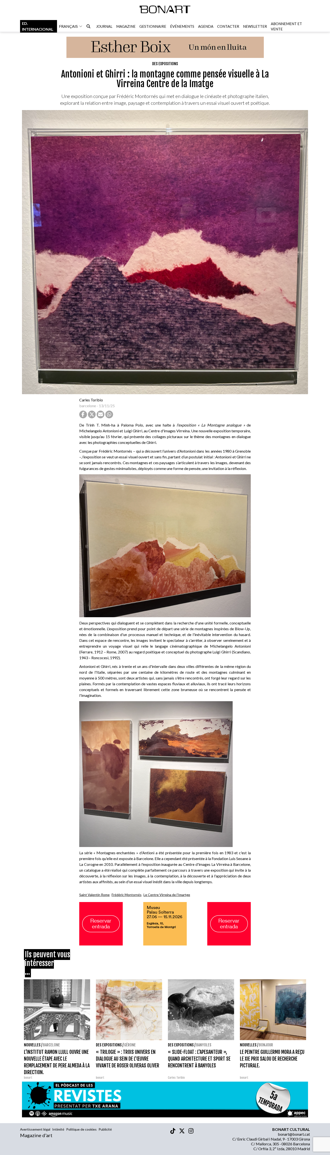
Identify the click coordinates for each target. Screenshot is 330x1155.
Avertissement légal (35, 1129)
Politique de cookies (81, 1129)
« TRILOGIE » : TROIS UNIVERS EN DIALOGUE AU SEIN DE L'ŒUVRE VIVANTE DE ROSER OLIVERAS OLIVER (127, 1059)
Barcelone (51, 1045)
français (68, 26)
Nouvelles (32, 1045)
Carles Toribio (91, 400)
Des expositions (165, 63)
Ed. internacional (37, 26)
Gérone (130, 1045)
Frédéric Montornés (127, 895)
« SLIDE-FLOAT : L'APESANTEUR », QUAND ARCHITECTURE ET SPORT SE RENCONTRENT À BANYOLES (199, 1059)
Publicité (105, 1129)
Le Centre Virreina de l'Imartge (166, 895)
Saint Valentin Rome (94, 895)
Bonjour (266, 1045)
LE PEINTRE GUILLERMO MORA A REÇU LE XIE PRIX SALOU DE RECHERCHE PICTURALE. (272, 1059)
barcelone (87, 405)
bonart (28, 1077)
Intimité (58, 1129)
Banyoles (203, 1045)
